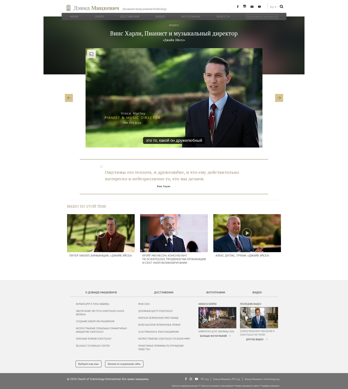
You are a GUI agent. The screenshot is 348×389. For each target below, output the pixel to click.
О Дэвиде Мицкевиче (101, 292)
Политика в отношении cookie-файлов (217, 386)
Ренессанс (144, 304)
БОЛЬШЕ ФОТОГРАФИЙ (213, 336)
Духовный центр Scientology (155, 311)
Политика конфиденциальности (185, 386)
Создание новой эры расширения (95, 321)
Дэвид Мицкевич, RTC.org (226, 379)
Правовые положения (270, 386)
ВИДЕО (174, 25)
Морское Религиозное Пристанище (158, 317)
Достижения (163, 292)
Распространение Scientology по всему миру (164, 338)
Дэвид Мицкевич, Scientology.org (262, 379)
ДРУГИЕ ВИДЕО (255, 339)
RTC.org (205, 379)
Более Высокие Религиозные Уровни (159, 324)
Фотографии (215, 292)
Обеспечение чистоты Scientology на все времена (100, 313)
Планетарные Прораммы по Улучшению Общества (161, 347)
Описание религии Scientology (93, 338)
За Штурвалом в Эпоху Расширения (158, 331)
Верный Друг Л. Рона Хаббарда (92, 304)
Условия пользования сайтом (247, 386)
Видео (257, 292)
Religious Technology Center (93, 345)
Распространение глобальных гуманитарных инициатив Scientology (101, 330)
